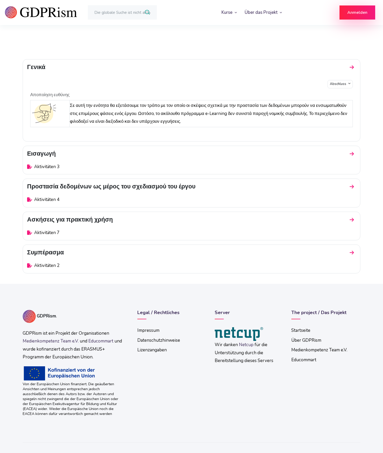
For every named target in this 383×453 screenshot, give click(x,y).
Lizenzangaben (152, 350)
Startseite (300, 330)
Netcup (246, 345)
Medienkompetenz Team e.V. (51, 341)
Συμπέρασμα (45, 252)
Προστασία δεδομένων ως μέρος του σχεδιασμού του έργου (111, 186)
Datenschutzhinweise (158, 340)
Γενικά (36, 67)
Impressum (148, 330)
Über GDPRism (306, 340)
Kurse (227, 12)
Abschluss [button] (338, 84)
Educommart (100, 341)
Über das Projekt (262, 12)
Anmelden (357, 12)
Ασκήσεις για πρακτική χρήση (70, 220)
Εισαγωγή (41, 154)
